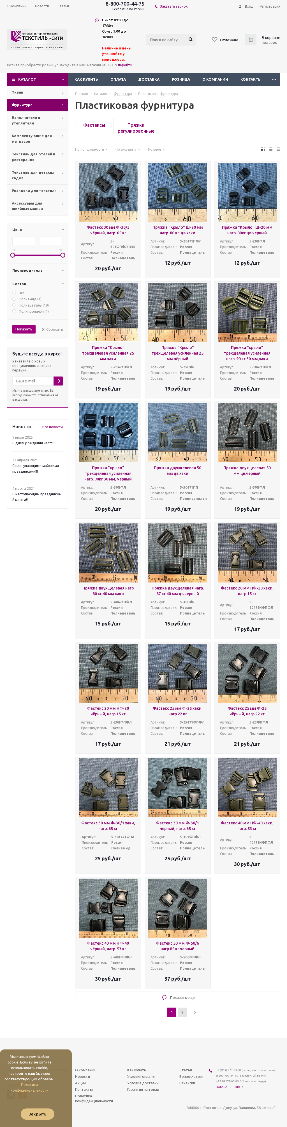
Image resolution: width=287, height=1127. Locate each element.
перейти (125, 65)
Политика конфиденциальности (94, 1098)
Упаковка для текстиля (34, 190)
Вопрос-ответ (191, 1076)
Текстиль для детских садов (33, 175)
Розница (181, 79)
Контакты (250, 79)
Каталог (27, 79)
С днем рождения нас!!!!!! (33, 443)
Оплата (118, 79)
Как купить (86, 79)
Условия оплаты (141, 1076)
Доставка (148, 79)
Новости (82, 1076)
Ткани (17, 92)
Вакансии (187, 1083)
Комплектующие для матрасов (32, 138)
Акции (80, 1083)
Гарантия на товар (143, 1089)
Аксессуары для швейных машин (27, 206)
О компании (215, 79)
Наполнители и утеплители (26, 120)
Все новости (52, 427)
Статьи (185, 1070)
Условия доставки (143, 1083)
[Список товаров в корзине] (263, 43)
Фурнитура (22, 105)
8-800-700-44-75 (125, 3)
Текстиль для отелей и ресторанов (33, 157)
